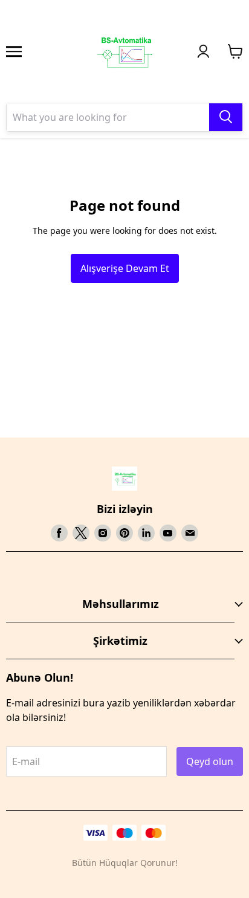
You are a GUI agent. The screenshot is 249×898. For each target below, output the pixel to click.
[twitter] (81, 533)
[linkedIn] (146, 533)
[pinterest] (124, 533)
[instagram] (102, 533)
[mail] (189, 533)
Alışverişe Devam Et (124, 268)
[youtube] (168, 533)
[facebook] (59, 533)
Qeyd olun (209, 761)
